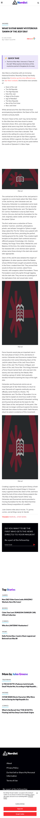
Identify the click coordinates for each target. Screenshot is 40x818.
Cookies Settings (20, 804)
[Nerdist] (20, 2)
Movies (5, 23)
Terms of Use (12, 780)
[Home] (10, 755)
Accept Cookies (20, 814)
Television (6, 679)
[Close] (37, 793)
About (9, 763)
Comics (5, 621)
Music (4, 631)
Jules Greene (7, 37)
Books (5, 608)
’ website (11, 81)
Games (5, 595)
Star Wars (21, 517)
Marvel (12, 517)
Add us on (29, 39)
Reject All (20, 809)
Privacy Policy (12, 768)
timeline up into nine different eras (22, 78)
